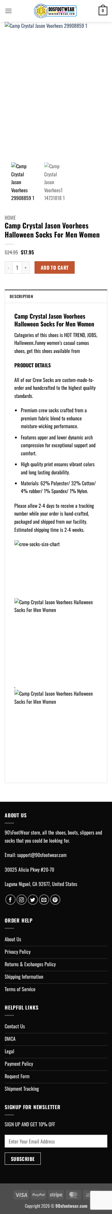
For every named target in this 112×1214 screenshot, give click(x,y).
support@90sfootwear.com (42, 855)
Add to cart (55, 267)
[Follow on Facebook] (10, 899)
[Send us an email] (44, 899)
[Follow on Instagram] (21, 899)
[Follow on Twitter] (33, 899)
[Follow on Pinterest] (55, 899)
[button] (8, 10)
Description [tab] (21, 296)
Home (10, 217)
